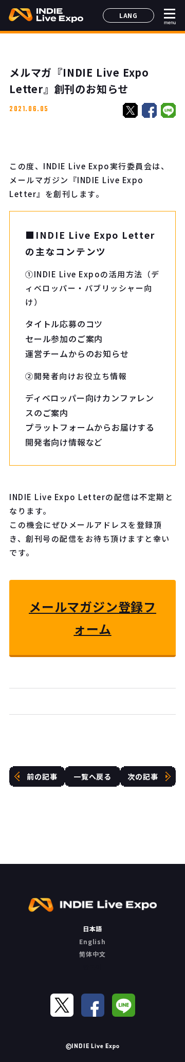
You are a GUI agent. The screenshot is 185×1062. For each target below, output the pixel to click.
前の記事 (42, 776)
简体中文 (92, 953)
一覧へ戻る (92, 776)
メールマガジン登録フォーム (92, 617)
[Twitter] (61, 1005)
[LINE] (123, 1005)
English (92, 941)
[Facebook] (92, 1005)
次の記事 (142, 776)
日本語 (92, 928)
